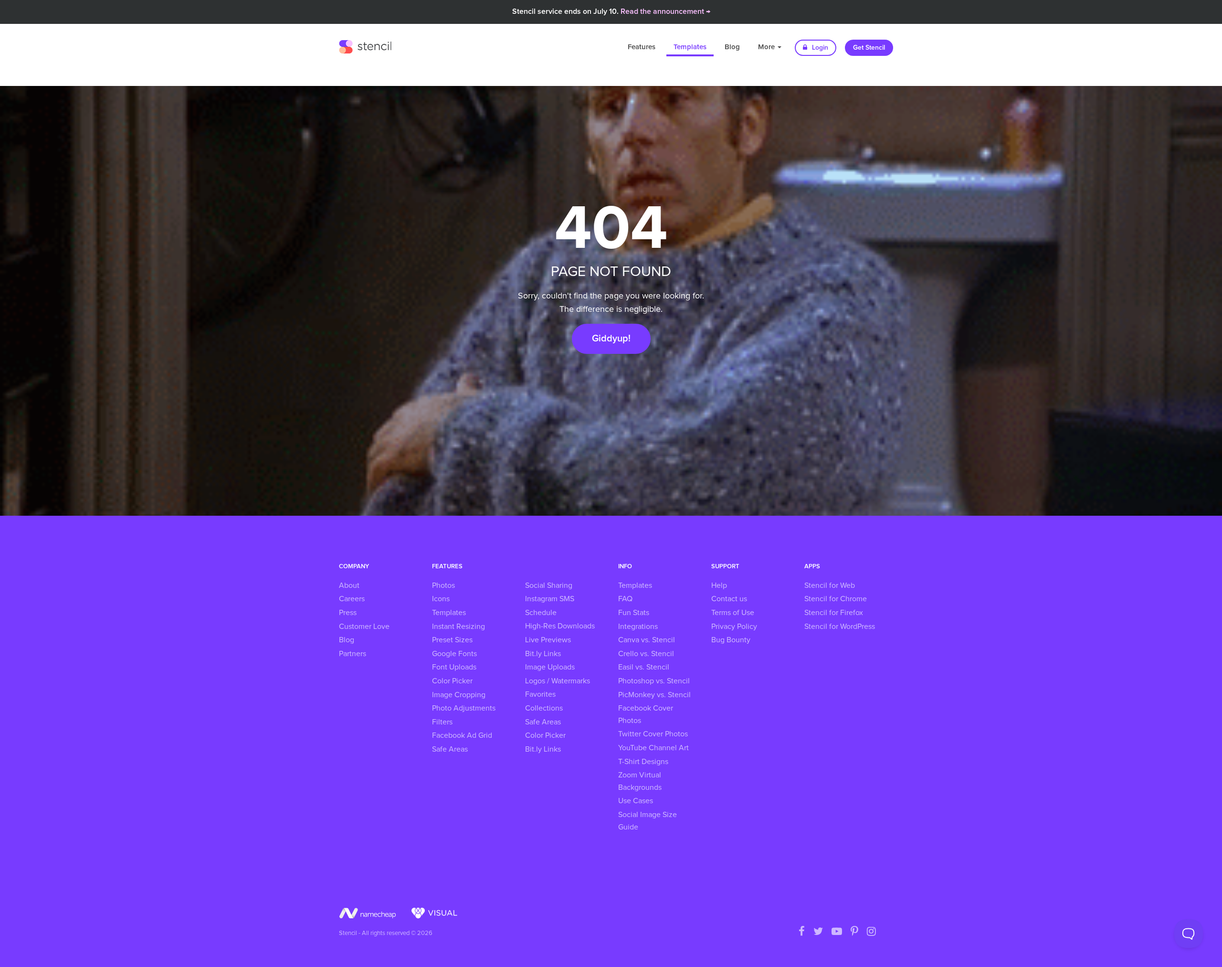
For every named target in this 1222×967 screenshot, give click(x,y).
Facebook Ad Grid (462, 735)
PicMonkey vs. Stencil (654, 695)
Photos (443, 585)
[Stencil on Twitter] (818, 932)
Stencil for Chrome (835, 599)
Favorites (540, 694)
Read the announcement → (665, 11)
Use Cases (635, 801)
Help (719, 585)
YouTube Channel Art (653, 748)
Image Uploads (550, 667)
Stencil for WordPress (839, 626)
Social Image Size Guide (647, 821)
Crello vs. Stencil (646, 654)
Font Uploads (454, 667)
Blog (732, 47)
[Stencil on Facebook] (802, 932)
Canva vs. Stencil (646, 640)
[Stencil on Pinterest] (854, 932)
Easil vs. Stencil (643, 667)
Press (348, 612)
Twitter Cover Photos (653, 734)
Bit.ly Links (543, 654)
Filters (442, 722)
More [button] (767, 47)
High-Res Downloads (560, 626)
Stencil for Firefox (833, 612)
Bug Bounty (730, 640)
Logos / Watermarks (557, 681)
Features (641, 47)
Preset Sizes (452, 640)
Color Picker (452, 681)
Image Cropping (458, 695)
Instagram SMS (549, 599)
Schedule (541, 612)
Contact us (729, 599)
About (349, 585)
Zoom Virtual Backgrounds (640, 781)
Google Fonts (454, 654)
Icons (441, 599)
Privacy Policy (734, 626)
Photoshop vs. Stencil (654, 681)
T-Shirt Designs (643, 761)
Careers (352, 599)
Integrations (638, 626)
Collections (544, 708)
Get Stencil (869, 47)
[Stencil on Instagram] (871, 932)
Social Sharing (548, 585)
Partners (352, 654)
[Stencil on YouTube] (837, 932)
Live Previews (548, 640)
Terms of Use (732, 612)
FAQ (625, 599)
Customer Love (364, 626)
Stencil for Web (829, 585)
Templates (690, 47)
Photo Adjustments (463, 708)
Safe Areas (450, 749)
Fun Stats (633, 612)
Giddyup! (611, 338)
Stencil (365, 45)
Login (819, 47)
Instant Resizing (458, 626)
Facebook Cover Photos (645, 714)
